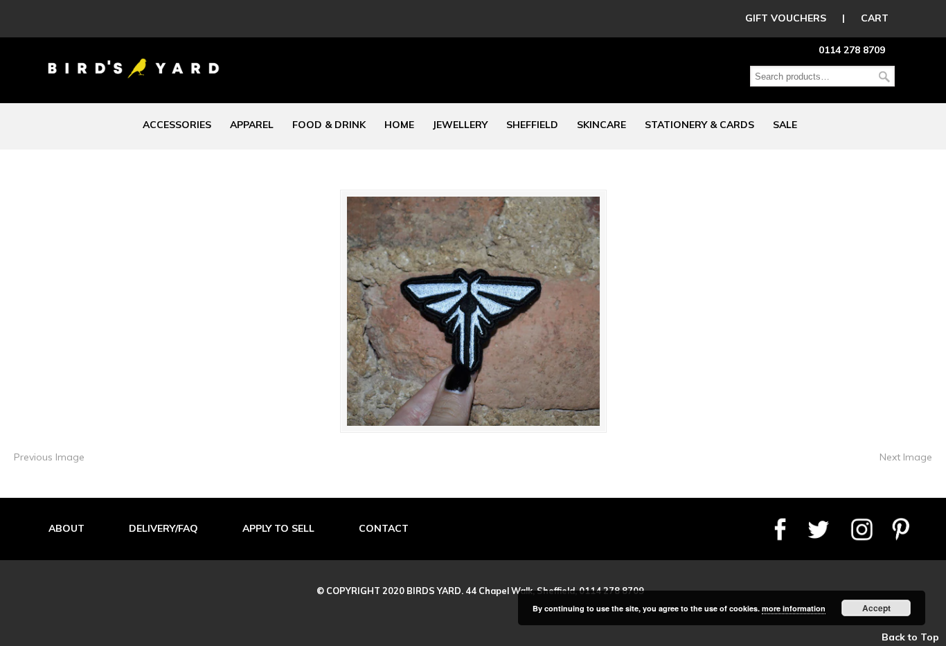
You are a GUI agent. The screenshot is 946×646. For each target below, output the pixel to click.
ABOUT (66, 528)
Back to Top (910, 637)
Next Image (906, 457)
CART (875, 18)
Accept (876, 608)
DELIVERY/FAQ (163, 528)
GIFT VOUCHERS (785, 18)
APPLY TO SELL (278, 528)
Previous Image (49, 457)
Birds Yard (133, 58)
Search (884, 76)
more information (793, 608)
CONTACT (384, 528)
